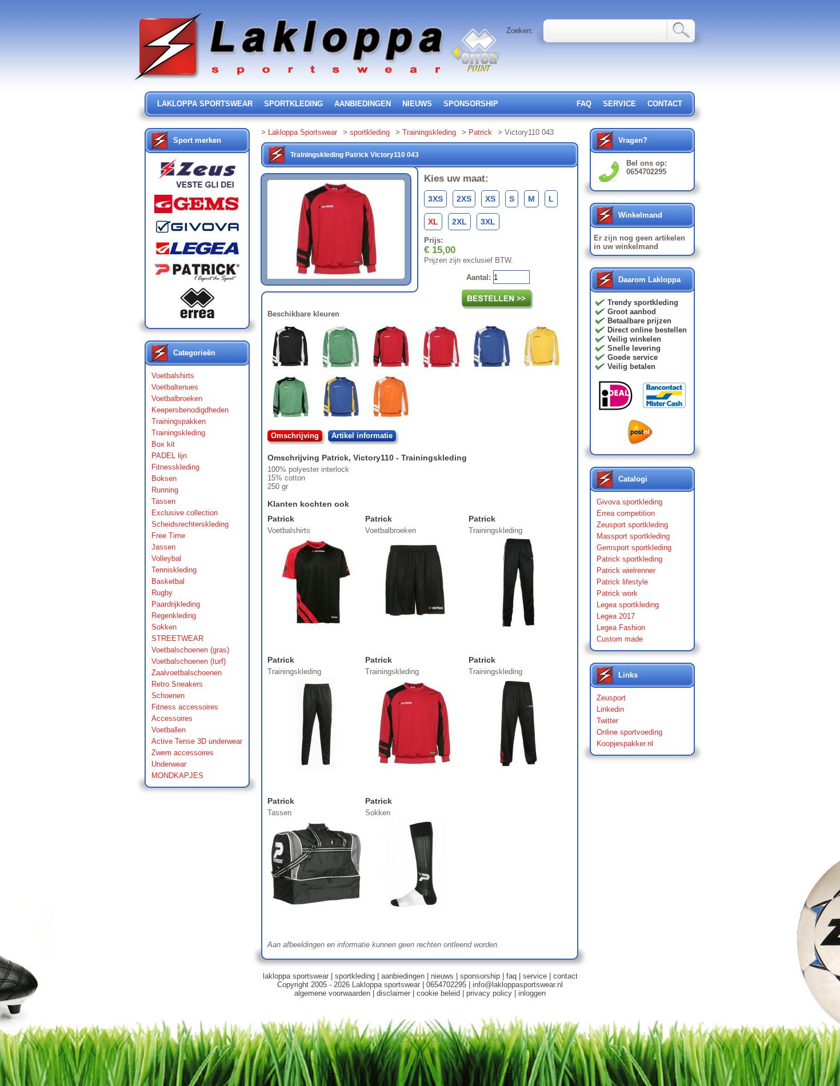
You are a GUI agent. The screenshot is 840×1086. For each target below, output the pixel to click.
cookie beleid (438, 993)
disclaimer (393, 993)
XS (490, 198)
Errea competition (626, 513)
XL (433, 221)
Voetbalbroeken (176, 398)
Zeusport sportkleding (632, 524)
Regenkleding (173, 615)
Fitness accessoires (184, 707)
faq (511, 976)
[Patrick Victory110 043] (393, 349)
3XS (435, 198)
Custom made (620, 639)
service (619, 103)
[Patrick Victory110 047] (443, 349)
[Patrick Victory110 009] (292, 349)
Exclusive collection (184, 512)
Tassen (163, 501)
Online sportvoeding (629, 732)
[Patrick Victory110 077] (544, 349)
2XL (459, 221)
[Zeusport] (197, 177)
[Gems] (197, 207)
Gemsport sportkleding (634, 547)
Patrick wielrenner (626, 570)
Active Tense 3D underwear (196, 741)
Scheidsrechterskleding (190, 524)
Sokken (164, 627)
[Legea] (197, 251)
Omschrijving (295, 435)
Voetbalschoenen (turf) (188, 661)
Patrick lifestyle (622, 582)
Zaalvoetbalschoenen (186, 672)
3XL (488, 221)
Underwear (168, 764)
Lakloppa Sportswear (302, 132)
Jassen (163, 547)
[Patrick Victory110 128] (343, 399)
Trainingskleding (178, 432)
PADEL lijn (169, 455)
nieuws (417, 103)
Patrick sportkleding (629, 559)
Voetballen (168, 730)
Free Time (168, 535)
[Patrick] (197, 275)
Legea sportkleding (628, 604)
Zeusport (611, 698)
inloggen (532, 993)
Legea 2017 (616, 616)
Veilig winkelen (634, 339)
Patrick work (617, 593)
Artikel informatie (362, 435)
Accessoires (172, 718)
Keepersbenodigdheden (190, 410)
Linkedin (610, 709)
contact (664, 103)
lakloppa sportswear (205, 103)
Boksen (164, 478)
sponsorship (470, 103)
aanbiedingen (362, 103)
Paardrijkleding (175, 604)
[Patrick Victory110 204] (393, 399)
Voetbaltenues (174, 387)
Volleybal (166, 558)
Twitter (607, 720)
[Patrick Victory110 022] (343, 349)
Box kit (163, 444)
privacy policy (489, 993)
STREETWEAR (177, 638)
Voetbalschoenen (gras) (190, 650)
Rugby (162, 592)
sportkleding (293, 103)
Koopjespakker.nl (625, 743)
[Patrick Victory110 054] (494, 349)
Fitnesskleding (175, 467)
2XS (464, 198)
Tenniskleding (174, 570)
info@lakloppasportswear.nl (518, 984)
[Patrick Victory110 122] (292, 399)
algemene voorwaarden (332, 993)
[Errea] (197, 306)
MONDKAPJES (177, 775)
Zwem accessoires (182, 752)
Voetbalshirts (172, 375)
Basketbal (168, 581)
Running (164, 490)
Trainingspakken (178, 421)
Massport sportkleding (633, 536)
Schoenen (168, 695)
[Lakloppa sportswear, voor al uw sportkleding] (289, 81)
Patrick (480, 132)
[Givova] (197, 229)
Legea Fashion (621, 627)
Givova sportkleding (629, 502)
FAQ (584, 103)
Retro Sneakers (177, 684)
